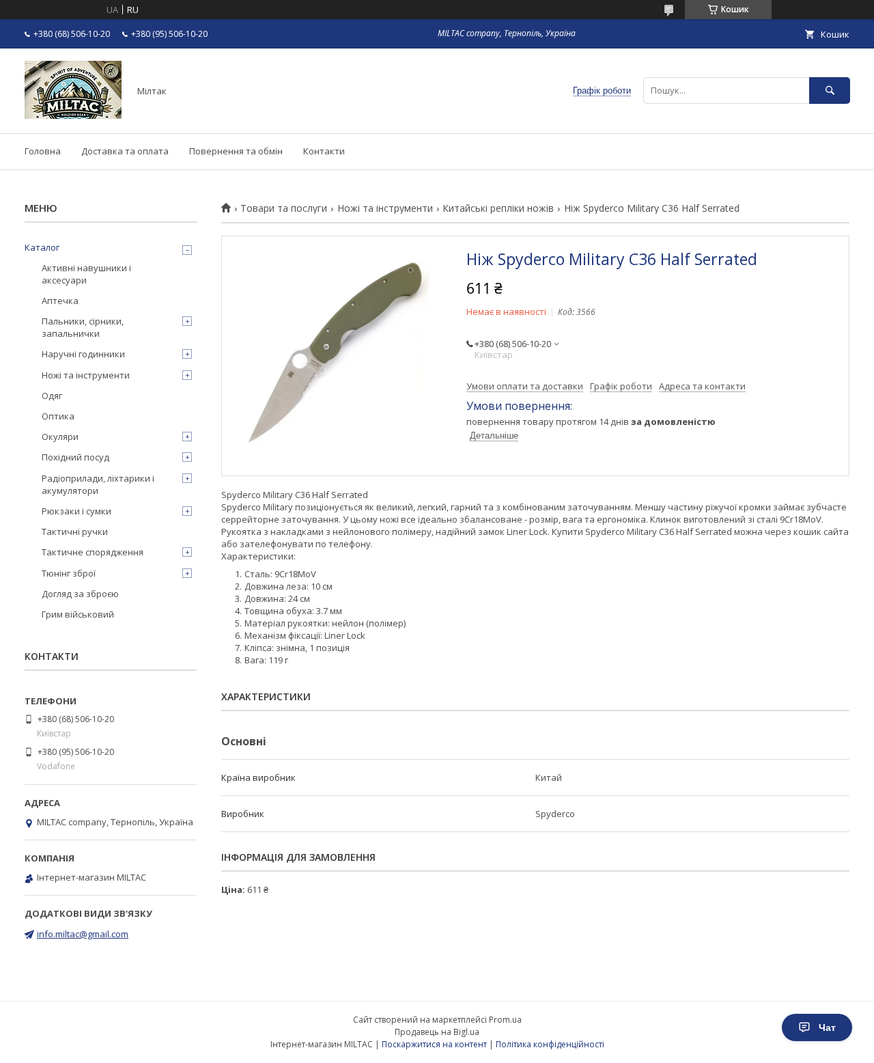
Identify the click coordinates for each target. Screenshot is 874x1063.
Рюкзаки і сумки (76, 511)
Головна (43, 151)
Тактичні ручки (75, 531)
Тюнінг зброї (69, 573)
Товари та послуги (283, 208)
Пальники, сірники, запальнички (83, 327)
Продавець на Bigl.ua (437, 1032)
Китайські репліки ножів (498, 208)
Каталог (42, 247)
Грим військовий (78, 614)
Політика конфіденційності (550, 1044)
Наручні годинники (83, 354)
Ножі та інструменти (385, 208)
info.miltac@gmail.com (82, 933)
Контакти (324, 151)
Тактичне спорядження (92, 552)
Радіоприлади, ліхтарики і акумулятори (98, 484)
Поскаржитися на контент (434, 1044)
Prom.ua (505, 1019)
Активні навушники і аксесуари (86, 274)
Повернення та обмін (236, 151)
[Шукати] (829, 90)
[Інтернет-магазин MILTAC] (73, 115)
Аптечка (60, 300)
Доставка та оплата (125, 151)
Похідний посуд (75, 457)
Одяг (52, 395)
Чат (827, 1027)
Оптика (58, 416)
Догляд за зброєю (80, 594)
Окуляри (60, 436)
